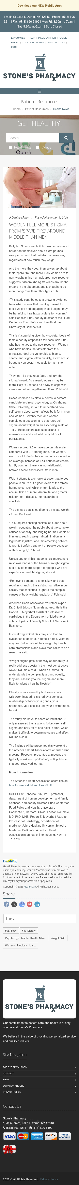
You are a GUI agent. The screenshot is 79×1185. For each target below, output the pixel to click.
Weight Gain (58, 938)
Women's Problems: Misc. (20, 945)
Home (17, 109)
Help (31, 37)
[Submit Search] (66, 138)
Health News (23, 147)
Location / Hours (33, 42)
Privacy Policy (12, 1091)
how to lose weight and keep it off (30, 785)
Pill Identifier (47, 37)
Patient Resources (37, 109)
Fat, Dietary (29, 930)
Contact (8, 1073)
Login (14, 46)
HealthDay (30, 886)
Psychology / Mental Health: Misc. (25, 938)
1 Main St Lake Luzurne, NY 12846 (26, 16)
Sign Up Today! (56, 42)
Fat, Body (11, 930)
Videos (46, 147)
